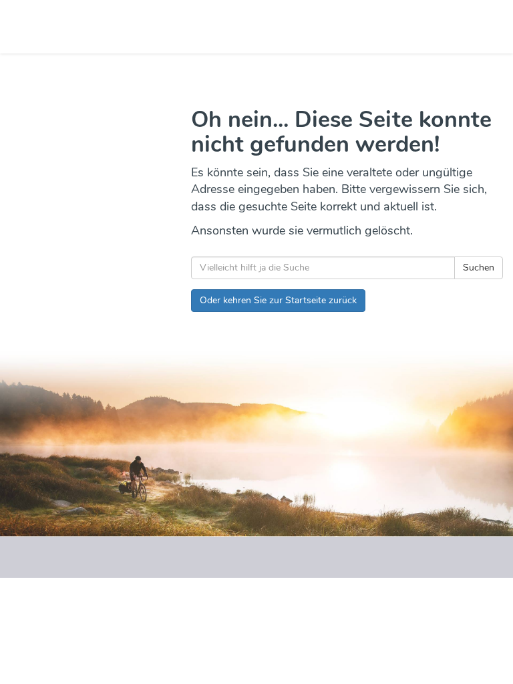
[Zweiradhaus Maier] (133, 26)
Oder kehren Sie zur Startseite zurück (278, 300)
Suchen (478, 267)
